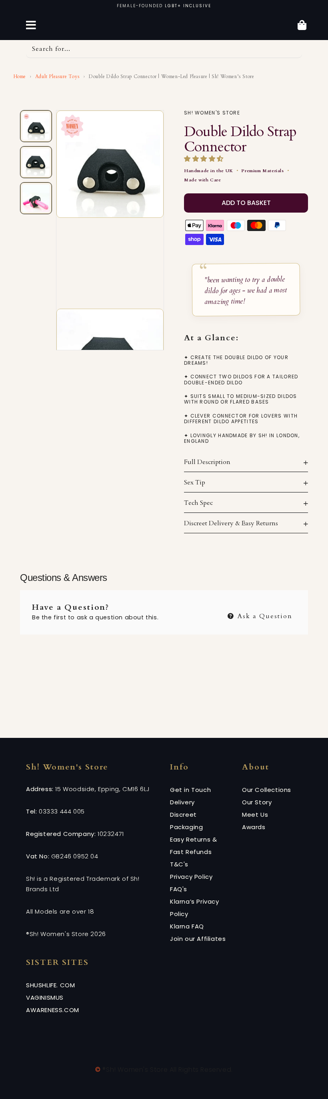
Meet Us (255, 814)
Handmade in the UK (208, 171)
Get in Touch (190, 790)
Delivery (182, 802)
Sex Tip (194, 482)
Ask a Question (263, 615)
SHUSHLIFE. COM (50, 985)
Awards (254, 827)
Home (19, 76)
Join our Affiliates (198, 938)
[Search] (293, 49)
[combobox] (164, 49)
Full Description (207, 462)
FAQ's (178, 889)
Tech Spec (198, 502)
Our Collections (266, 790)
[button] (205, 159)
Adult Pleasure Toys (57, 76)
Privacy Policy (191, 876)
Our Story (257, 802)
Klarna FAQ (187, 926)
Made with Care (202, 180)
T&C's (179, 864)
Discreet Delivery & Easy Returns (231, 523)
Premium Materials (262, 171)
